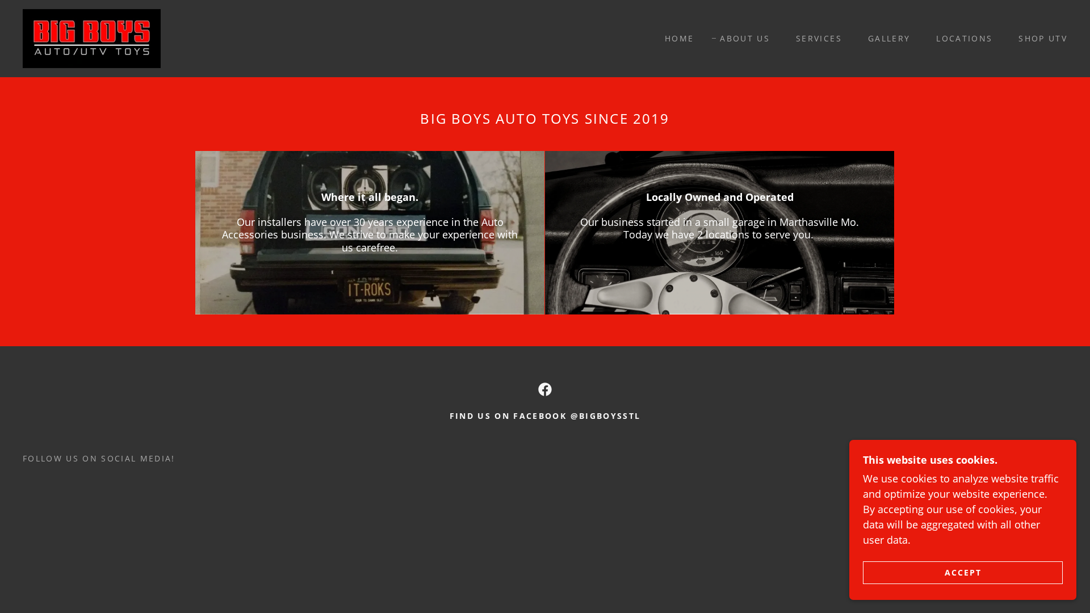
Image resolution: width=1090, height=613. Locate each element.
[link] (92, 37)
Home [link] (679, 38)
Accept (963, 572)
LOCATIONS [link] (964, 38)
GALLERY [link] (889, 38)
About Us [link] (745, 38)
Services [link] (819, 38)
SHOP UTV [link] (1042, 38)
